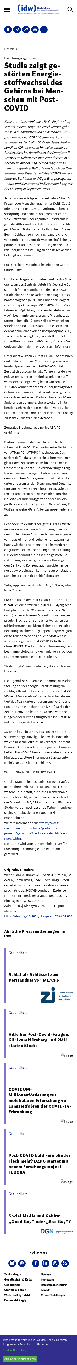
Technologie (12, 1274)
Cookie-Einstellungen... (17, 1350)
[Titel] (8, 29)
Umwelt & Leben (15, 1290)
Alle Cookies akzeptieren (20, 1359)
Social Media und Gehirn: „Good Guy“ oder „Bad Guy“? (40, 1219)
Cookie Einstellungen (53, 1295)
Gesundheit (12, 1285)
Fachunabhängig (15, 1300)
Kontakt (45, 1290)
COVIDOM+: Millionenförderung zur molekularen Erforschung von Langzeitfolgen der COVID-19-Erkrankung (40, 1100)
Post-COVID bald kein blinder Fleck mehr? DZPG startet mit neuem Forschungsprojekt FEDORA (39, 1163)
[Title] (26, 29)
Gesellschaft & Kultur (19, 1280)
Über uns (46, 1274)
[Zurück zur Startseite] (38, 9)
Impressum (47, 1279)
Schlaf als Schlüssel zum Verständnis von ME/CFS (34, 977)
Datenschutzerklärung (54, 1285)
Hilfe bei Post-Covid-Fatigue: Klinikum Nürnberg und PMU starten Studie (39, 1040)
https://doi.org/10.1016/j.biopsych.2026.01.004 (38, 916)
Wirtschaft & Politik (17, 1295)
